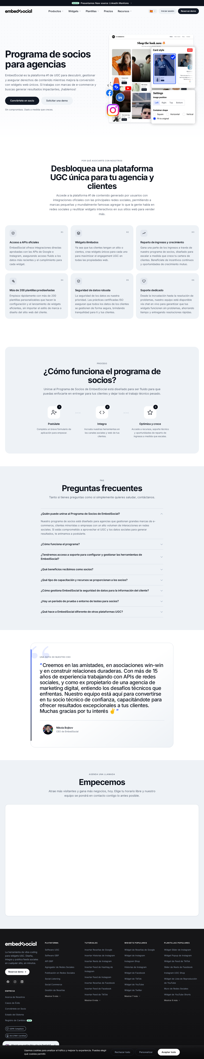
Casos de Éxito (12, 1003)
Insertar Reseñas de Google (98, 949)
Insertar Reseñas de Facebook (100, 983)
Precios (108, 11)
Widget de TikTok (133, 978)
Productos (54, 11)
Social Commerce (53, 984)
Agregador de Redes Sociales (59, 967)
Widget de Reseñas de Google (139, 949)
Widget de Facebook (134, 973)
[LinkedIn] (22, 982)
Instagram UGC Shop (174, 973)
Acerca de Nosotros (15, 997)
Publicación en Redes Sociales (60, 973)
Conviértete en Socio (15, 1008)
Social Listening (52, 978)
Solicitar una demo (57, 100)
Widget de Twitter (133, 990)
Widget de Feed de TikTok (177, 961)
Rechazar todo (122, 1052)
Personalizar (146, 1052)
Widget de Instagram (134, 955)
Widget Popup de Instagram (178, 955)
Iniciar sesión (167, 11)
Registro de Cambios (18, 1020)
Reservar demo (188, 11)
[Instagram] (15, 982)
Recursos (123, 11)
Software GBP (52, 955)
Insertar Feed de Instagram (98, 977)
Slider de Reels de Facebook (178, 967)
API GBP (49, 961)
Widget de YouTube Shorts (177, 994)
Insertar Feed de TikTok (96, 994)
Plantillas (91, 11)
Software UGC (52, 949)
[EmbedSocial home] (18, 11)
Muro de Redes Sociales (176, 988)
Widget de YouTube (134, 984)
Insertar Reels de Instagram (98, 961)
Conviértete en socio (22, 100)
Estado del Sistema (14, 1014)
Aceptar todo (169, 1052)
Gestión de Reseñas (55, 990)
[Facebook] (8, 982)
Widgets (73, 11)
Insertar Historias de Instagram (100, 955)
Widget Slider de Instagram (177, 949)
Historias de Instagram (135, 967)
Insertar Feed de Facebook (98, 988)
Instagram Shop (132, 961)
